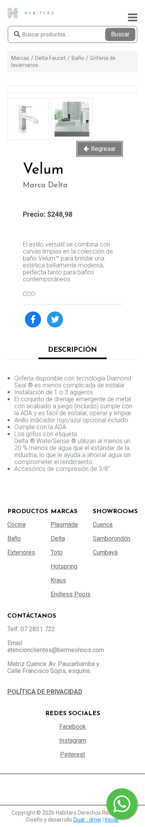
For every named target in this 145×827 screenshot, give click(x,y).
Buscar (120, 34)
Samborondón (111, 538)
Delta (58, 538)
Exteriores (21, 552)
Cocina (16, 524)
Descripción (72, 350)
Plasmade (64, 524)
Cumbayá (105, 552)
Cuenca (103, 524)
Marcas (20, 58)
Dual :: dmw (87, 820)
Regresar (103, 148)
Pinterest (72, 754)
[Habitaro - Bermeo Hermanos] (31, 12)
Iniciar (112, 820)
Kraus (58, 580)
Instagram (72, 740)
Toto (57, 552)
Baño (78, 58)
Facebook (72, 726)
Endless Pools (70, 594)
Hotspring (64, 566)
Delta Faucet (50, 58)
